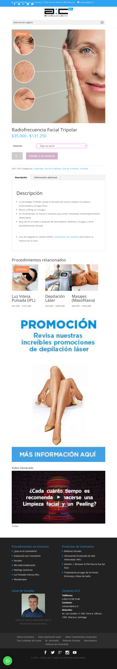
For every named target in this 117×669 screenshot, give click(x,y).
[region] (58, 389)
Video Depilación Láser (49, 636)
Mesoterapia (20, 579)
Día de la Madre (71, 168)
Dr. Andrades (52, 640)
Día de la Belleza (52, 168)
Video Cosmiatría (25, 636)
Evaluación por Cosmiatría (27, 555)
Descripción (21, 177)
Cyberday (38, 168)
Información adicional (45, 177)
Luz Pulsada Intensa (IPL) (26, 574)
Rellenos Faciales (73, 551)
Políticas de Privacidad (56, 644)
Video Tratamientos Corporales (81, 636)
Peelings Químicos (23, 569)
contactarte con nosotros (66, 236)
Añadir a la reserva (42, 156)
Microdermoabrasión (24, 565)
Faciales (84, 168)
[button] (7, 660)
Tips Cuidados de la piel (29, 640)
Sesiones (17, 145)
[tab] (21, 177)
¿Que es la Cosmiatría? (25, 551)
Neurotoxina (90, 640)
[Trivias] (58, 497)
